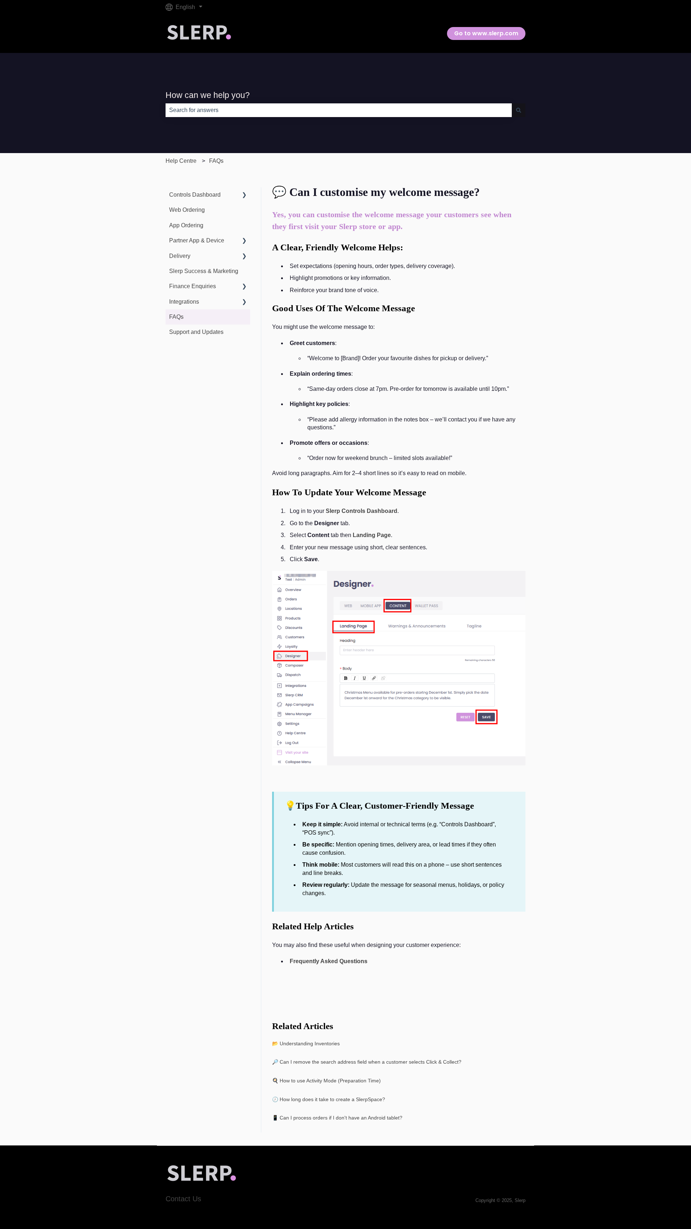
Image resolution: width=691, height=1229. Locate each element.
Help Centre (181, 161)
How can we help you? (208, 95)
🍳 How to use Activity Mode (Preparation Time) (326, 1080)
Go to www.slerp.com (486, 33)
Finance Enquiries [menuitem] (192, 286)
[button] (244, 195)
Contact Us (183, 1199)
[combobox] (339, 110)
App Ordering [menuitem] (186, 225)
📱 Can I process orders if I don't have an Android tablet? (337, 1118)
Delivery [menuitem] (179, 256)
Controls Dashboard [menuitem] (195, 195)
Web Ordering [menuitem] (187, 210)
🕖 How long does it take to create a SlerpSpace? (328, 1099)
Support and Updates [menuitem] (196, 332)
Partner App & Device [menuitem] (196, 240)
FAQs (216, 161)
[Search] (518, 110)
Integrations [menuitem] (184, 302)
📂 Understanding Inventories (306, 1043)
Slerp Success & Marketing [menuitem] (203, 271)
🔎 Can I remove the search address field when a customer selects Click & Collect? (366, 1062)
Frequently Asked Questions (328, 961)
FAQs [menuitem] (176, 317)
